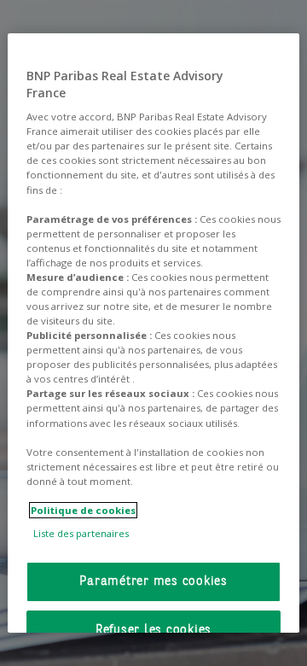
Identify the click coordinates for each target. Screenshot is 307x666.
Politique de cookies (83, 510)
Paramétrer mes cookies (153, 581)
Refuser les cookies (153, 630)
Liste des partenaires (81, 533)
